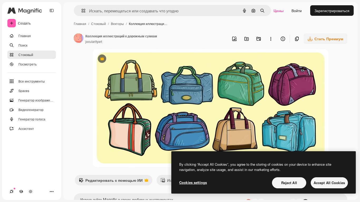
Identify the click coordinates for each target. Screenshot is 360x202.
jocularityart (93, 41)
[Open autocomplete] (81, 11)
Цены (279, 10)
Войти (296, 10)
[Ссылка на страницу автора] (78, 38)
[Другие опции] (270, 38)
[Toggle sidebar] (51, 10)
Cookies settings (193, 182)
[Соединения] (11, 191)
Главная (80, 23)
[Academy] (21, 191)
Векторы (117, 23)
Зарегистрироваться (331, 10)
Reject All (289, 182)
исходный (128, 59)
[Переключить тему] (30, 191)
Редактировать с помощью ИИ (111, 181)
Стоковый (98, 23)
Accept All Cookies (329, 182)
